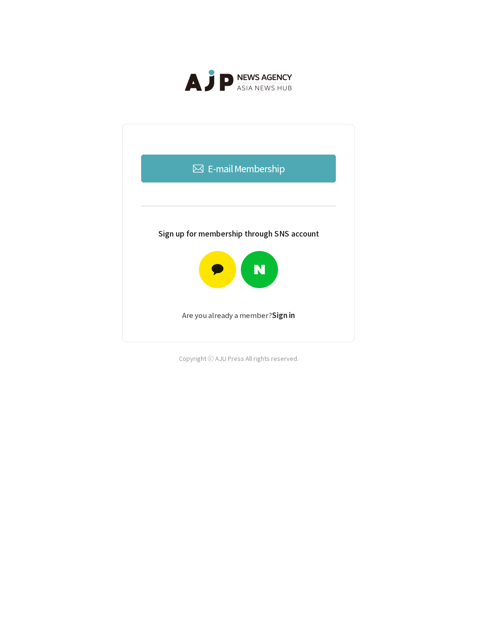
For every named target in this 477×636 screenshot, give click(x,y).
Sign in (283, 314)
